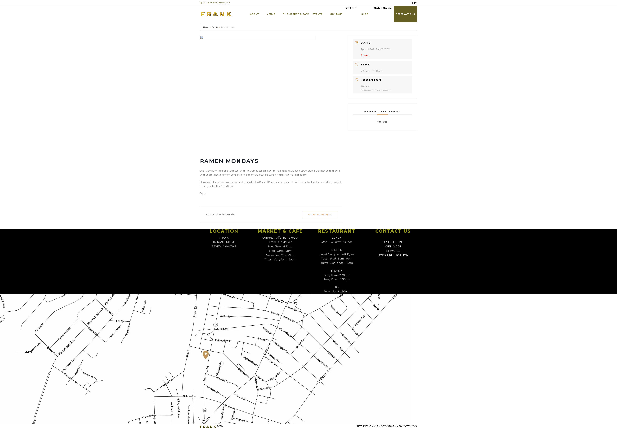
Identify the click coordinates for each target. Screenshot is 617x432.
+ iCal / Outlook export (320, 214)
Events (215, 27)
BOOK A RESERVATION (393, 255)
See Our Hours (224, 3)
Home (205, 27)
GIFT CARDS (393, 246)
